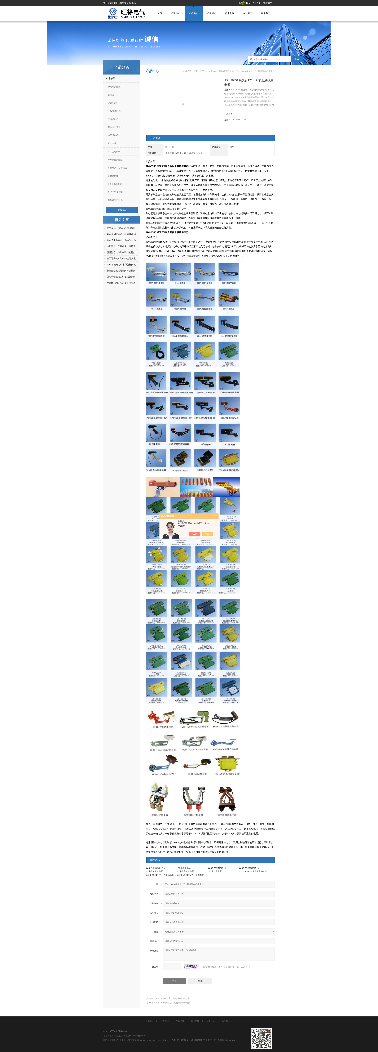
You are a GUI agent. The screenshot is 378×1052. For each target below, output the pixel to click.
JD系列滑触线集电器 (155, 868)
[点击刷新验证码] (191, 966)
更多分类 (122, 210)
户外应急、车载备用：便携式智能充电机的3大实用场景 (123, 246)
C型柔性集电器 (215, 871)
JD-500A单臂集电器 (217, 868)
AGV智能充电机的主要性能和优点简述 (123, 234)
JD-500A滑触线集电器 (249, 868)
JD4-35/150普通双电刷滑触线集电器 (172, 998)
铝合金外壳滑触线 (116, 127)
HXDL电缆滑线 (115, 184)
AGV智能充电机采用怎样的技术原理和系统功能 (123, 264)
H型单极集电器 (184, 868)
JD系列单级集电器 (154, 871)
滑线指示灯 (113, 103)
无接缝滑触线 (114, 111)
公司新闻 (211, 13)
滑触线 (112, 78)
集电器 (111, 95)
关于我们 (164, 1021)
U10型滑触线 (114, 151)
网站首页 (149, 1021)
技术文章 (229, 13)
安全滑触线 (113, 119)
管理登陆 (198, 1040)
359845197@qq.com (119, 1031)
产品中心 (193, 13)
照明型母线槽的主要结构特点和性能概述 (123, 252)
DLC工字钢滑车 (115, 192)
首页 (160, 13)
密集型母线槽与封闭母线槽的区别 (123, 270)
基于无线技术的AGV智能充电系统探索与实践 (123, 258)
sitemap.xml (231, 1040)
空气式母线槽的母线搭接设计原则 (123, 228)
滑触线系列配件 (115, 200)
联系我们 (265, 13)
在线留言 (247, 13)
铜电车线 (112, 143)
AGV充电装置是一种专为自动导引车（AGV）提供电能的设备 (123, 240)
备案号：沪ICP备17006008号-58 (177, 1040)
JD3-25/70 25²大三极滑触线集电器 (255, 871)
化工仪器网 (219, 1040)
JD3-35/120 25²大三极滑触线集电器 (193, 875)
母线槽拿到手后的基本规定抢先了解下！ (123, 282)
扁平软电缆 (113, 135)
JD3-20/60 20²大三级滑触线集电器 (162, 875)
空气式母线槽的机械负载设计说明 (123, 276)
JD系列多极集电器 (185, 871)
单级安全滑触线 (115, 159)
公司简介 (175, 13)
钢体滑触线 (113, 176)
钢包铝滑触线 (114, 86)
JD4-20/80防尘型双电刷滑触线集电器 (173, 1002)
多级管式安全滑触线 (117, 168)
